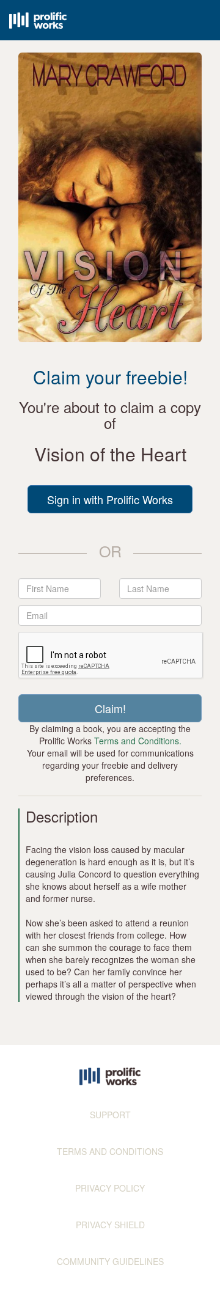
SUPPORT (110, 1115)
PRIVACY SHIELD (110, 1225)
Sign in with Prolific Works (110, 499)
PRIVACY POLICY (110, 1188)
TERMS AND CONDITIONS (110, 1151)
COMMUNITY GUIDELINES (110, 1261)
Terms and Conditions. (138, 741)
